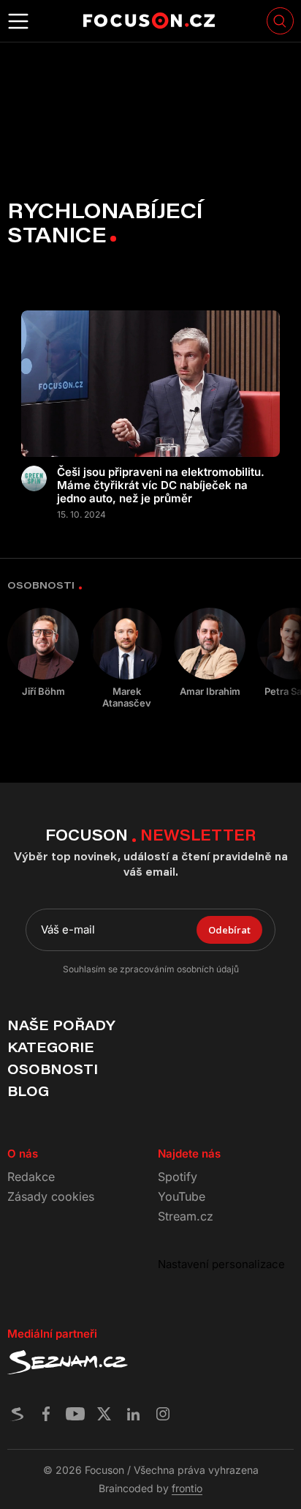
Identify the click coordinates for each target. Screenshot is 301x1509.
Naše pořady (61, 1025)
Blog (28, 1091)
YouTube (181, 1196)
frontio (187, 1488)
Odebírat (229, 929)
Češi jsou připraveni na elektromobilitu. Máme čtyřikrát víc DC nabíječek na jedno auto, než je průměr (160, 485)
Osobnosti (52, 1069)
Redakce (31, 1176)
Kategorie (50, 1047)
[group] (43, 653)
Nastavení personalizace (221, 1264)
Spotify (177, 1176)
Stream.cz (185, 1216)
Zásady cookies (50, 1196)
